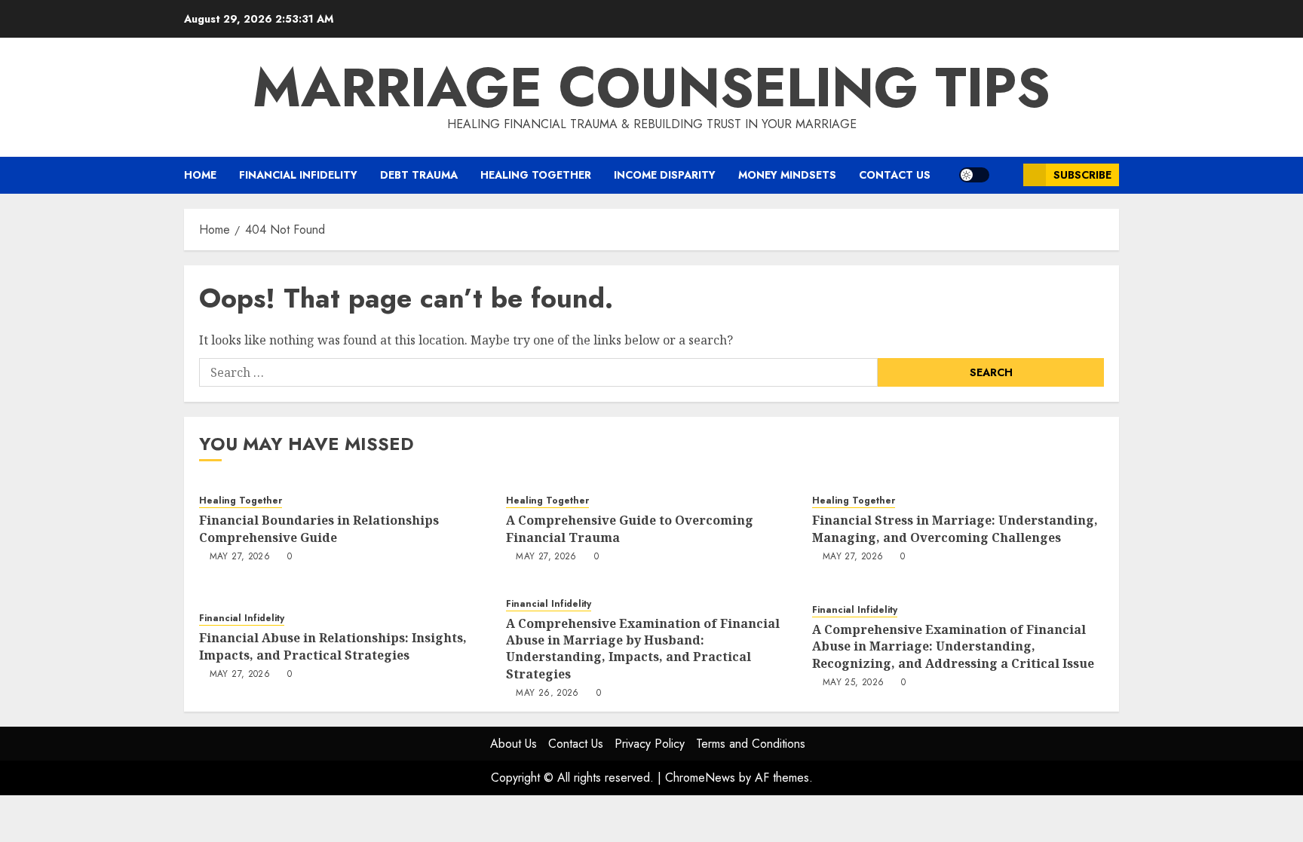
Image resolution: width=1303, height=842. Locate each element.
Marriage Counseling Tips (651, 87)
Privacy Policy (650, 743)
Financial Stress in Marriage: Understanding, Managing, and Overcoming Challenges (955, 528)
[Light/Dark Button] (974, 174)
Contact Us (894, 174)
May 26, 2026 (547, 693)
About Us (513, 743)
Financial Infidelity (298, 174)
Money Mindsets (787, 174)
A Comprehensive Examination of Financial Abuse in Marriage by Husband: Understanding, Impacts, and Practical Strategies (643, 648)
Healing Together (535, 174)
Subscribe (1082, 174)
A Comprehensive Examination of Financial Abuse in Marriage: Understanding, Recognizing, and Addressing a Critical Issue (953, 646)
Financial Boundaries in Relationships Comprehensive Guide (319, 528)
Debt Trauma (419, 174)
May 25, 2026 (853, 683)
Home (200, 174)
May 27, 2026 (240, 557)
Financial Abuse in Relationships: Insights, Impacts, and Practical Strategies (333, 646)
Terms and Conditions (750, 743)
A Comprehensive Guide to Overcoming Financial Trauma (629, 528)
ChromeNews (700, 777)
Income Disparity (665, 174)
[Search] (1006, 175)
